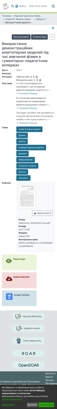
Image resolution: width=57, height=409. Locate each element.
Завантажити (43, 213)
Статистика (39, 36)
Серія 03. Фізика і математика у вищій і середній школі (19, 19)
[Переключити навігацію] (53, 28)
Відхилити (32, 404)
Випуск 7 (41, 19)
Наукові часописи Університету (28, 15)
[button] (26, 93)
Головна (6, 15)
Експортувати (21, 36)
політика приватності (12, 399)
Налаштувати (8, 404)
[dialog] (28, 397)
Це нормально (46, 404)
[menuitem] (16, 6)
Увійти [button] (22, 6)
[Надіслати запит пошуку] (12, 6)
